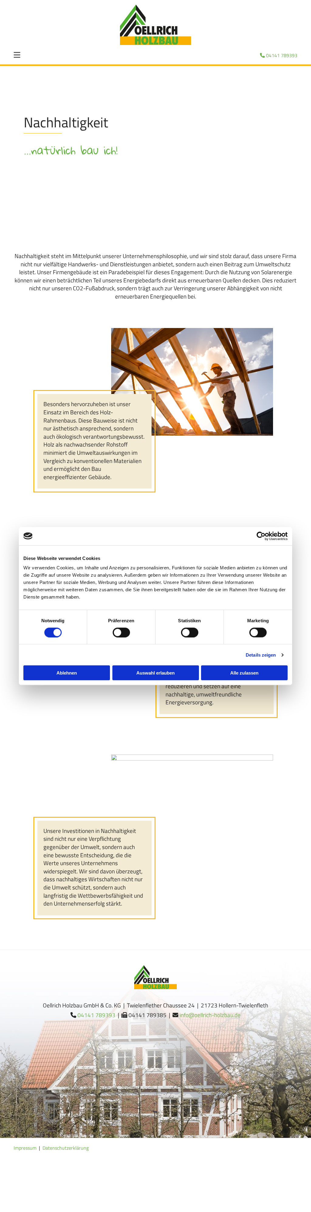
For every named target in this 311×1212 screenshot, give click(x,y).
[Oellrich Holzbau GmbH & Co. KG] (155, 25)
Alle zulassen (244, 672)
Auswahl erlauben (155, 672)
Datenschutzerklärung (66, 1148)
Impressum (25, 1148)
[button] (23, 55)
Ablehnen (66, 672)
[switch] (121, 632)
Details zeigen (261, 654)
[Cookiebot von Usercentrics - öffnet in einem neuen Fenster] (261, 535)
